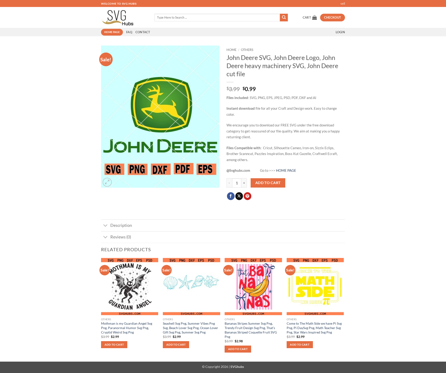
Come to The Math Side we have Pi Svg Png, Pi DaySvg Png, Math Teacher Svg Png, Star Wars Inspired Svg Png (314, 327)
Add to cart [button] (114, 344)
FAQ (129, 32)
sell (343, 3)
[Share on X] (239, 196)
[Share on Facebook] (231, 196)
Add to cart (268, 183)
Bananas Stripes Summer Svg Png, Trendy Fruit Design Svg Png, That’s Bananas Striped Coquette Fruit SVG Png (251, 329)
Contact (142, 32)
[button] (310, 17)
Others (247, 50)
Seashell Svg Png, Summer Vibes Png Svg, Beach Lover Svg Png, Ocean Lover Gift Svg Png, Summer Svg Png (190, 327)
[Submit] (284, 18)
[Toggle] (105, 226)
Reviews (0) (120, 236)
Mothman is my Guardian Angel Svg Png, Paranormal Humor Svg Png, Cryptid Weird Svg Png (126, 327)
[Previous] (101, 309)
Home (231, 50)
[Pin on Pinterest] (247, 196)
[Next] (343, 309)
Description (121, 225)
